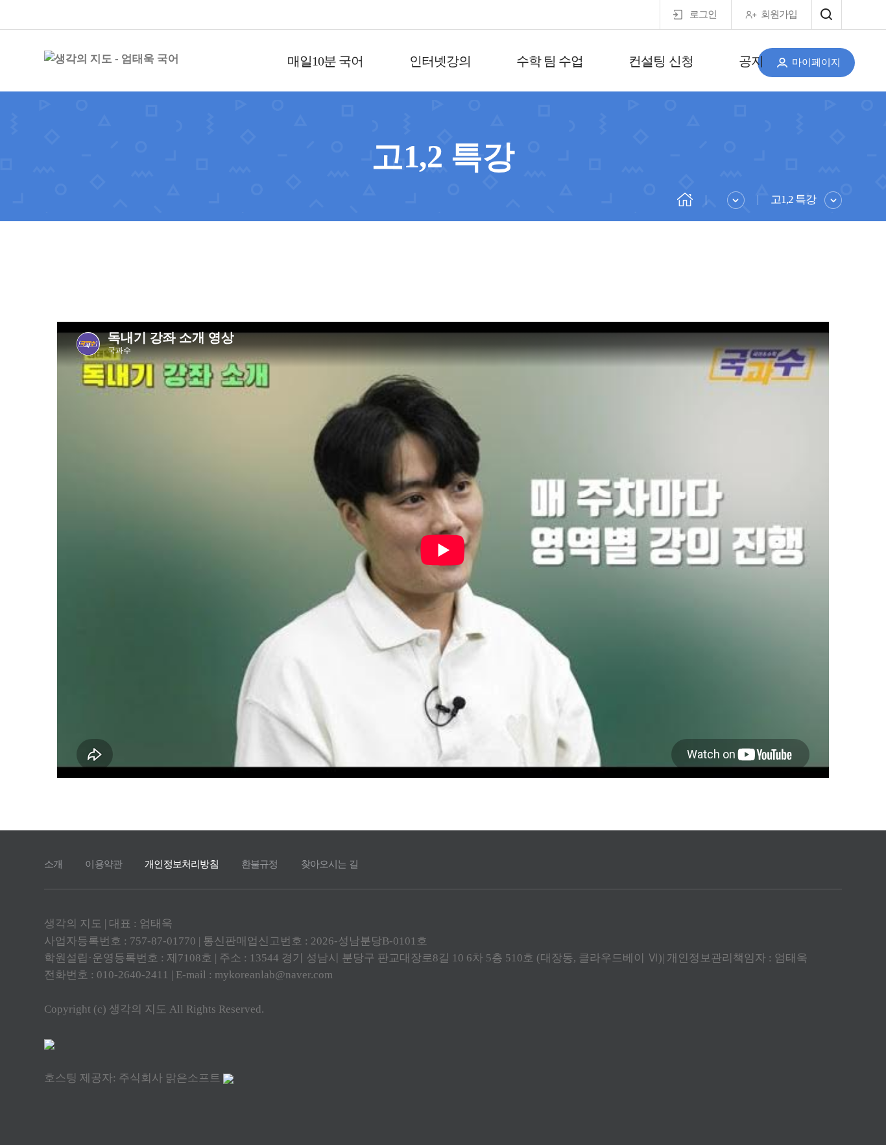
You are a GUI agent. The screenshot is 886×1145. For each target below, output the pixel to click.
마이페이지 (816, 62)
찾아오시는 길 (329, 864)
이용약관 (103, 864)
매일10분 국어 (325, 61)
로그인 (703, 14)
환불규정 (259, 864)
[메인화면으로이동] (111, 59)
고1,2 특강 (793, 199)
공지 (751, 61)
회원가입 (779, 14)
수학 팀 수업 (549, 61)
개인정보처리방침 (182, 864)
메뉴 (826, 14)
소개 (53, 864)
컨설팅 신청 (661, 61)
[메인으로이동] (685, 198)
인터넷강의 (440, 61)
